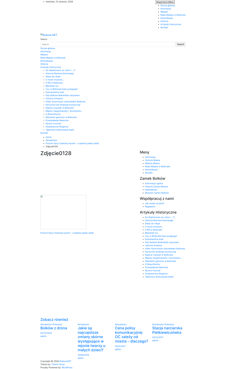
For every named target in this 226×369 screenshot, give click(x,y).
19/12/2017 (120, 346)
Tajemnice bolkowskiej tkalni (60, 129)
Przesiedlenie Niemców (57, 120)
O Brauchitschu (53, 114)
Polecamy (57, 324)
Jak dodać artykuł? (154, 203)
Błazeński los (52, 86)
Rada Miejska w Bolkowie (173, 15)
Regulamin (150, 206)
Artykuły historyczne (170, 24)
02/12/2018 (46, 333)
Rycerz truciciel (53, 123)
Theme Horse (58, 364)
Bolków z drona (53, 328)
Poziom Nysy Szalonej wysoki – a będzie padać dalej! (67, 233)
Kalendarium (151, 189)
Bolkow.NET (65, 361)
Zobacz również (54, 319)
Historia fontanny (54, 98)
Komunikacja (166, 18)
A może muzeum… (55, 79)
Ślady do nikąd (53, 76)
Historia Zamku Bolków (156, 186)
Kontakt (164, 27)
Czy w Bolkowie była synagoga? (62, 89)
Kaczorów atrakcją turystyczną (160, 251)
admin (43, 336)
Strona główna (167, 5)
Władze (164, 11)
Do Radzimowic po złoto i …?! (60, 70)
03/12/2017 (157, 337)
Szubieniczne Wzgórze (57, 126)
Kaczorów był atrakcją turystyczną (63, 104)
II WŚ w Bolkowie (54, 82)
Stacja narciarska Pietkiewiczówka (167, 330)
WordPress (67, 367)
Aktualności (46, 324)
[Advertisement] (88, 175)
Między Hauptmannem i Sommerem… (64, 111)
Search (43, 39)
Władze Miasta (152, 163)
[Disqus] (88, 267)
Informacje (165, 8)
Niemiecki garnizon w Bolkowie (61, 117)
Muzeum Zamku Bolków (157, 192)
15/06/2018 (83, 355)
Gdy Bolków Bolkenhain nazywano (63, 95)
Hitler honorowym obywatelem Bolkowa (65, 101)
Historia (164, 21)
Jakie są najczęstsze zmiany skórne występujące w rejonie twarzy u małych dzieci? (91, 339)
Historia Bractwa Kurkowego (60, 73)
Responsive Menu (165, 2)
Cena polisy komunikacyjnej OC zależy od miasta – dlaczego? (131, 334)
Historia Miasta (152, 160)
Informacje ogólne (154, 183)
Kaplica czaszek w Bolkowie (60, 108)
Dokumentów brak (55, 92)
